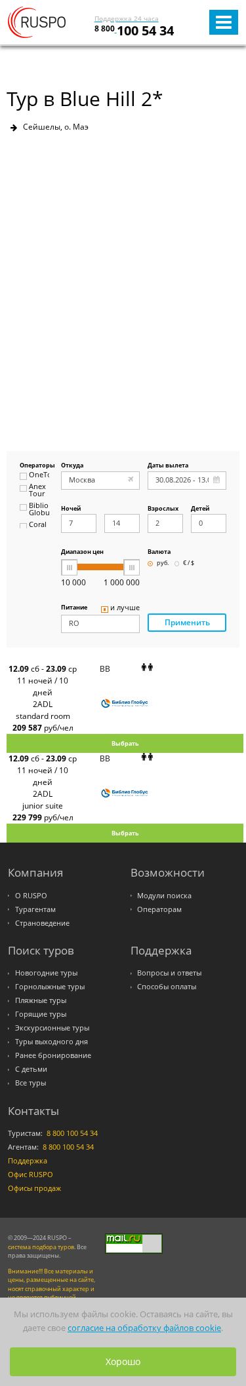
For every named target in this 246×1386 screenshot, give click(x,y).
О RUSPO (31, 895)
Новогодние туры (46, 972)
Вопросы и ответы (169, 972)
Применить (187, 622)
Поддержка (27, 1160)
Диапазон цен (82, 552)
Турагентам (35, 909)
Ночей (71, 509)
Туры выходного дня (51, 1041)
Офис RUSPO (30, 1174)
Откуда (72, 465)
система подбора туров (41, 1247)
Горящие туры (40, 1014)
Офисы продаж (34, 1188)
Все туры (30, 1082)
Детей (200, 509)
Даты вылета (168, 465)
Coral (38, 525)
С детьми (31, 1069)
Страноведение (42, 923)
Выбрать (125, 743)
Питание (74, 607)
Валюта (159, 552)
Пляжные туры (40, 1000)
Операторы (34, 465)
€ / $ (188, 563)
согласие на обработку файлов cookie (144, 1328)
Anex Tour (37, 490)
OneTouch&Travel (39, 475)
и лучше (125, 608)
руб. (163, 563)
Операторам (159, 909)
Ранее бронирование (53, 1055)
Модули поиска (164, 895)
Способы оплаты (166, 986)
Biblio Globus (39, 509)
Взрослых (163, 509)
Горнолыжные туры (50, 986)
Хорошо (123, 1361)
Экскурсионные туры (52, 1027)
